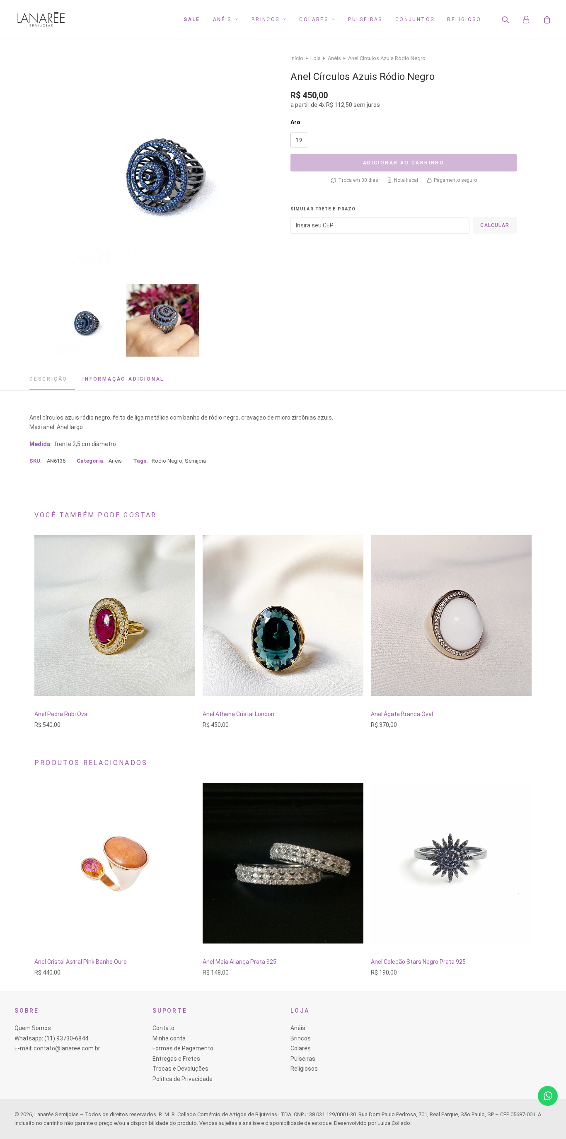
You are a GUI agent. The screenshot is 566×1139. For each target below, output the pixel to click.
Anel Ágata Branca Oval (402, 714)
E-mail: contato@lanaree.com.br (57, 1048)
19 (299, 140)
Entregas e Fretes (176, 1058)
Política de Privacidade (182, 1079)
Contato (163, 1028)
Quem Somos (33, 1028)
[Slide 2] (162, 320)
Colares (313, 19)
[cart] (545, 19)
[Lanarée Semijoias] (41, 19)
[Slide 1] (85, 320)
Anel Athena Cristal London (238, 714)
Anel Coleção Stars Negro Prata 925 (418, 961)
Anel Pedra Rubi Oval (61, 714)
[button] (511, 19)
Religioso (464, 19)
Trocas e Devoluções (180, 1068)
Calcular (494, 225)
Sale (192, 19)
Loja (315, 58)
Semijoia (195, 461)
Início (296, 58)
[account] (530, 19)
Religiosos (304, 1068)
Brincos (266, 19)
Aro (295, 122)
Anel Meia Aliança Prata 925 (239, 961)
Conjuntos (415, 19)
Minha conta (169, 1038)
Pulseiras (365, 19)
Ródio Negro (167, 461)
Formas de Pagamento (182, 1048)
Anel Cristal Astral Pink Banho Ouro (80, 961)
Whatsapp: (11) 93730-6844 (51, 1038)
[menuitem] (192, 19)
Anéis (222, 19)
